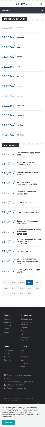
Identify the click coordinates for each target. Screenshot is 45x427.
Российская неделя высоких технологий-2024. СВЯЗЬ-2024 (29, 232)
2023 (37, 283)
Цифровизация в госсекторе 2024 (29, 173)
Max (22, 350)
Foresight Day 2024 (25, 251)
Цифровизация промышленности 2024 (27, 183)
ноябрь (20, 125)
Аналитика (8, 322)
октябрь (20, 115)
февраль (20, 37)
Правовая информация (16, 388)
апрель (20, 57)
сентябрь (21, 106)
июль (19, 86)
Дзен (23, 366)
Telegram (24, 363)
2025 (21, 283)
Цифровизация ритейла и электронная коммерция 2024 (28, 261)
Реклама (7, 353)
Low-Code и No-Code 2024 (28, 212)
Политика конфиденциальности (20, 381)
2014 (29, 293)
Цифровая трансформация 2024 (28, 154)
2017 (5, 293)
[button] (41, 4)
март (19, 47)
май (18, 67)
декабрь (20, 135)
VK (22, 353)
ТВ (22, 334)
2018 (37, 288)
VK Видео (24, 357)
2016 (13, 293)
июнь (19, 76)
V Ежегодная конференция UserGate (28, 271)
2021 (13, 288)
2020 (21, 288)
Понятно (8, 422)
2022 (5, 288)
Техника (24, 331)
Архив (6, 332)
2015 (21, 293)
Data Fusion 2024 (24, 202)
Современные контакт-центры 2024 (27, 193)
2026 (13, 283)
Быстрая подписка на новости (19, 375)
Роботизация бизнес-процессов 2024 (26, 163)
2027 (5, 283)
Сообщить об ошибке (15, 385)
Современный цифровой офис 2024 (27, 222)
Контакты (8, 360)
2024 (29, 283)
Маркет (24, 328)
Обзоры (7, 329)
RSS (8, 378)
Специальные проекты (26, 323)
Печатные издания (25, 338)
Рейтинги (7, 325)
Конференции (26, 319)
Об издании (8, 350)
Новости (7, 319)
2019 (29, 288)
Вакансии (8, 357)
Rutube (24, 360)
